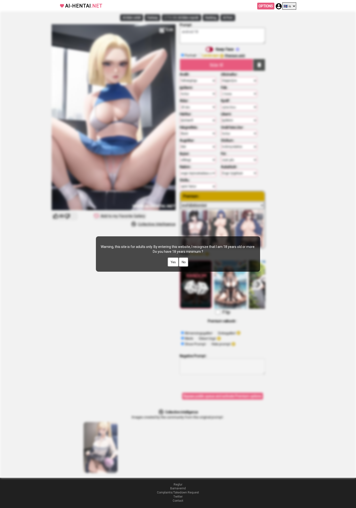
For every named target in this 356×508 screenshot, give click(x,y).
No (184, 262)
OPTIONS (266, 6)
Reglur (178, 484)
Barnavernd (178, 488)
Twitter (178, 496)
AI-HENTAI (83, 6)
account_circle (278, 6)
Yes (173, 262)
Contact (178, 500)
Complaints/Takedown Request (178, 492)
